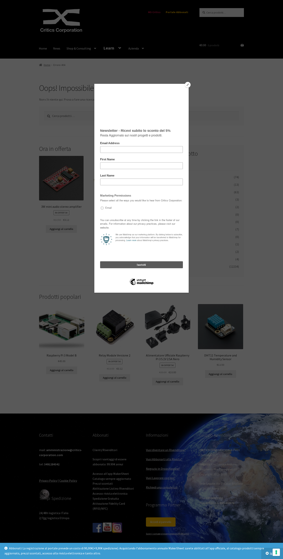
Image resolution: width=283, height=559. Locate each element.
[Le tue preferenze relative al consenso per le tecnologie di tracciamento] (276, 552)
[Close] (188, 85)
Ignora (274, 553)
